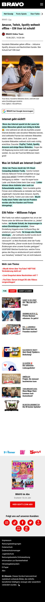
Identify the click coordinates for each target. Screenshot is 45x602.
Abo (3, 571)
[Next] (41, 14)
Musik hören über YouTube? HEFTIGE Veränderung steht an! (19, 270)
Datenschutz (7, 547)
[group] (21, 14)
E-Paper (5, 567)
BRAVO (4, 19)
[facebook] (23, 523)
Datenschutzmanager (11, 550)
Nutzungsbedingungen (11, 544)
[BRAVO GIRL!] (23, 452)
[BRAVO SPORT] (36, 452)
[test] (38, 523)
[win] (27, 529)
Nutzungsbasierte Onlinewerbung (16, 557)
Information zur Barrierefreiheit (15, 560)
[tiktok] (15, 523)
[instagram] (7, 523)
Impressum (6, 540)
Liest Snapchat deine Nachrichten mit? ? (20, 275)
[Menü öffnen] (41, 4)
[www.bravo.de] (13, 4)
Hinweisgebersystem (10, 564)
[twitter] (30, 523)
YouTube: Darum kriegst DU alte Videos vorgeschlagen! (19, 281)
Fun (10, 19)
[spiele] (19, 529)
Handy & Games (25, 291)
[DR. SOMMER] (9, 452)
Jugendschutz (8, 554)
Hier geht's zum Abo (22, 504)
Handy (12, 291)
